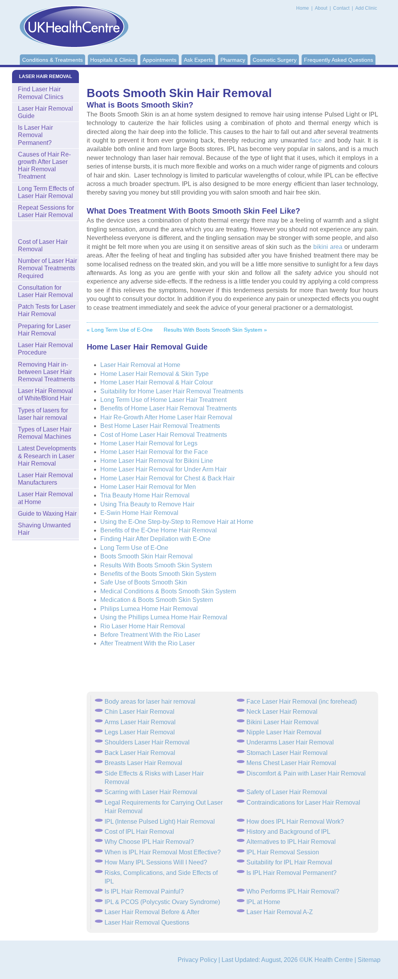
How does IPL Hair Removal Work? (295, 821)
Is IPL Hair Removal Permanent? (291, 872)
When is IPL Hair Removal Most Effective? (163, 852)
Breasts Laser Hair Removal (143, 763)
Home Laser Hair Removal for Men (148, 486)
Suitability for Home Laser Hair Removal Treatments (171, 391)
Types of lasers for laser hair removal (43, 414)
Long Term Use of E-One (134, 547)
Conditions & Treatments (52, 60)
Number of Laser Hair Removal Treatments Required (47, 268)
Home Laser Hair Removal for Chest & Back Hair (167, 478)
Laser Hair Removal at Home (140, 365)
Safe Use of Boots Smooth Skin (143, 582)
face (316, 140)
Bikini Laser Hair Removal (282, 722)
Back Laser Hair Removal (140, 752)
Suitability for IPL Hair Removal (289, 862)
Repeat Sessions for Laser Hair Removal (46, 211)
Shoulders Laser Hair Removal (147, 742)
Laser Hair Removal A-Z (279, 912)
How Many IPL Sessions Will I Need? (156, 862)
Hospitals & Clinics (112, 60)
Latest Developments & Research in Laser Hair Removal (47, 455)
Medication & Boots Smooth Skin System (156, 599)
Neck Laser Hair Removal (282, 711)
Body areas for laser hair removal (150, 701)
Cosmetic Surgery (275, 60)
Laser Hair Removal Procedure (45, 349)
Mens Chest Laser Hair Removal (291, 763)
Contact (342, 8)
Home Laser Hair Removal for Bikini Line (156, 460)
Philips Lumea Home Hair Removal (149, 608)
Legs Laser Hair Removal (140, 732)
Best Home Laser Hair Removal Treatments (160, 426)
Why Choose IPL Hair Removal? (149, 841)
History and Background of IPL (288, 831)
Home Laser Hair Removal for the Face (154, 452)
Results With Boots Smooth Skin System (156, 565)
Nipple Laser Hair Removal (283, 732)
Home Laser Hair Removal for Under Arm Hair (163, 469)
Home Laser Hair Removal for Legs (148, 443)
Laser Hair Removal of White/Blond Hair (45, 395)
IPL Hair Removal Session (282, 852)
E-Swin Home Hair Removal (139, 512)
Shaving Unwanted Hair (44, 529)
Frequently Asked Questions (338, 60)
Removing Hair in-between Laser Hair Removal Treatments (46, 372)
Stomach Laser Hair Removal (287, 752)
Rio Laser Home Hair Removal (142, 626)
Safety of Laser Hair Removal (286, 792)
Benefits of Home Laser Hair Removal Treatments (168, 408)
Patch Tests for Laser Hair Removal (46, 310)
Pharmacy (232, 60)
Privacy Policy (197, 959)
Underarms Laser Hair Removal (290, 742)
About (321, 8)
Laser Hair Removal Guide (45, 112)
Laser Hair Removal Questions (147, 922)
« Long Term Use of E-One (120, 330)
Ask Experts (198, 60)
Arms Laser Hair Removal (140, 722)
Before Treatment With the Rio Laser (150, 634)
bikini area (327, 246)
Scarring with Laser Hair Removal (151, 792)
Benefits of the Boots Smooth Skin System (158, 573)
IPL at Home (263, 902)
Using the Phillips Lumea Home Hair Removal (163, 617)
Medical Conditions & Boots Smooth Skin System (168, 591)
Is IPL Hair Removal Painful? (144, 891)
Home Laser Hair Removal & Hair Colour (156, 382)
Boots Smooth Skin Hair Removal (146, 556)
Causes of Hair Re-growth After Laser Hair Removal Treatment (44, 165)
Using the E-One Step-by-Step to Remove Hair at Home (176, 521)
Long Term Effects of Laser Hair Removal (46, 192)
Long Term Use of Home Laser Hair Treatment (163, 399)
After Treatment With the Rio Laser (147, 643)
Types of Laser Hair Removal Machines (45, 433)
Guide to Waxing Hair (47, 513)
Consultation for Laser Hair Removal (45, 291)
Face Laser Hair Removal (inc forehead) (301, 701)
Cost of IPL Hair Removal (139, 831)
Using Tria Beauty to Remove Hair (147, 504)
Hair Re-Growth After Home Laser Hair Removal (166, 417)
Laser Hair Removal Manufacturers (45, 479)
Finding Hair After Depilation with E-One (155, 539)
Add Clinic (366, 8)
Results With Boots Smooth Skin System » (215, 330)
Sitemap (369, 959)
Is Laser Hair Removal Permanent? (35, 135)
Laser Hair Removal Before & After (152, 912)
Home (302, 8)
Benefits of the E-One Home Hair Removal (158, 530)
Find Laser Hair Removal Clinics (40, 93)
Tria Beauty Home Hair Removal (145, 495)
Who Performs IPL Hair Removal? (292, 891)
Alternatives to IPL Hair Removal (291, 841)
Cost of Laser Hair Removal (43, 245)
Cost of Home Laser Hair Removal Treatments (163, 434)
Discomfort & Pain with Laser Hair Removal (306, 773)
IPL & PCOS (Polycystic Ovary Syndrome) (162, 902)
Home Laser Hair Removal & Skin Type (154, 373)
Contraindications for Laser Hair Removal (303, 802)
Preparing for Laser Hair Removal (44, 330)
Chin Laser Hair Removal (140, 711)
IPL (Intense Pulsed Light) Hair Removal (160, 821)
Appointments (159, 60)
